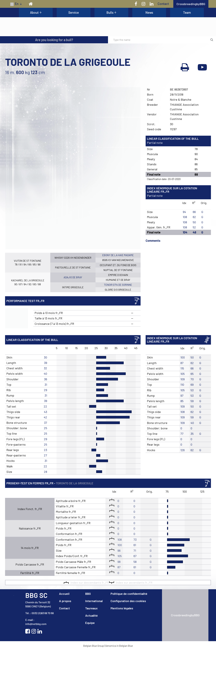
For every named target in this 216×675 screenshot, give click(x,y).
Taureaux (91, 633)
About (34, 12)
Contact (163, 4)
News (149, 12)
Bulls (109, 12)
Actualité (91, 640)
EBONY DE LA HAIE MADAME (118, 279)
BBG (88, 618)
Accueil (64, 618)
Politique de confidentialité (129, 618)
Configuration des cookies (128, 625)
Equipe (90, 647)
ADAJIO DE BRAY (73, 301)
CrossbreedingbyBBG (191, 4)
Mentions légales (122, 633)
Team (187, 12)
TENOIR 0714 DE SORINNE (118, 309)
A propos (65, 625)
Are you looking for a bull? (54, 64)
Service (73, 12)
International (94, 625)
